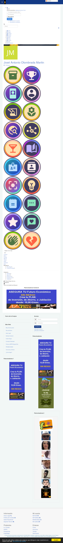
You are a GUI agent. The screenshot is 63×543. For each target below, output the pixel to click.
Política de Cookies (9, 518)
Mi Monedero (36, 520)
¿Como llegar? (9, 352)
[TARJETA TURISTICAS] (46, 424)
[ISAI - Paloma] (46, 445)
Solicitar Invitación (9, 336)
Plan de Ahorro (9, 330)
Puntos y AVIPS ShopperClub (12, 344)
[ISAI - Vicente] (46, 435)
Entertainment (10, 277)
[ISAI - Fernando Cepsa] (46, 464)
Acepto (56, 540)
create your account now (20, 10)
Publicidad (7, 533)
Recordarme (11, 16)
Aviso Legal (8, 333)
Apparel (8, 275)
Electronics (9, 276)
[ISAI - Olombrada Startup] (46, 358)
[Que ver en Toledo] (46, 393)
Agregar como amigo (8, 250)
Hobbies (9, 279)
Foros (34, 527)
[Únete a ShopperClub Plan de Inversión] (31, 299)
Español (49, 0)
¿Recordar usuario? (38, 329)
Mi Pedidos (36, 518)
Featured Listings (10, 268)
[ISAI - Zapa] (46, 483)
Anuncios (35, 529)
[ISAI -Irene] (46, 493)
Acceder (9, 19)
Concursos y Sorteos (10, 349)
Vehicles (9, 273)
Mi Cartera (36, 521)
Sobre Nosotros (8, 520)
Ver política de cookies (19, 541)
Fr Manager (7, 65)
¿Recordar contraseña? (39, 330)
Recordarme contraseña (15, 22)
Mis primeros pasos (10, 327)
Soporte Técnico (8, 521)
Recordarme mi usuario (15, 20)
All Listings (9, 267)
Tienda (34, 531)
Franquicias (7, 531)
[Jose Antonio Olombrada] (17, 381)
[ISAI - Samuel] (46, 474)
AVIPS (5, 529)
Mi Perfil (35, 516)
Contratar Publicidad (10, 341)
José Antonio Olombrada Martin (24, 62)
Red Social (36, 533)
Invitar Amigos (9, 338)
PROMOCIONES (9, 347)
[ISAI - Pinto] (46, 454)
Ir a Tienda (7, 527)
